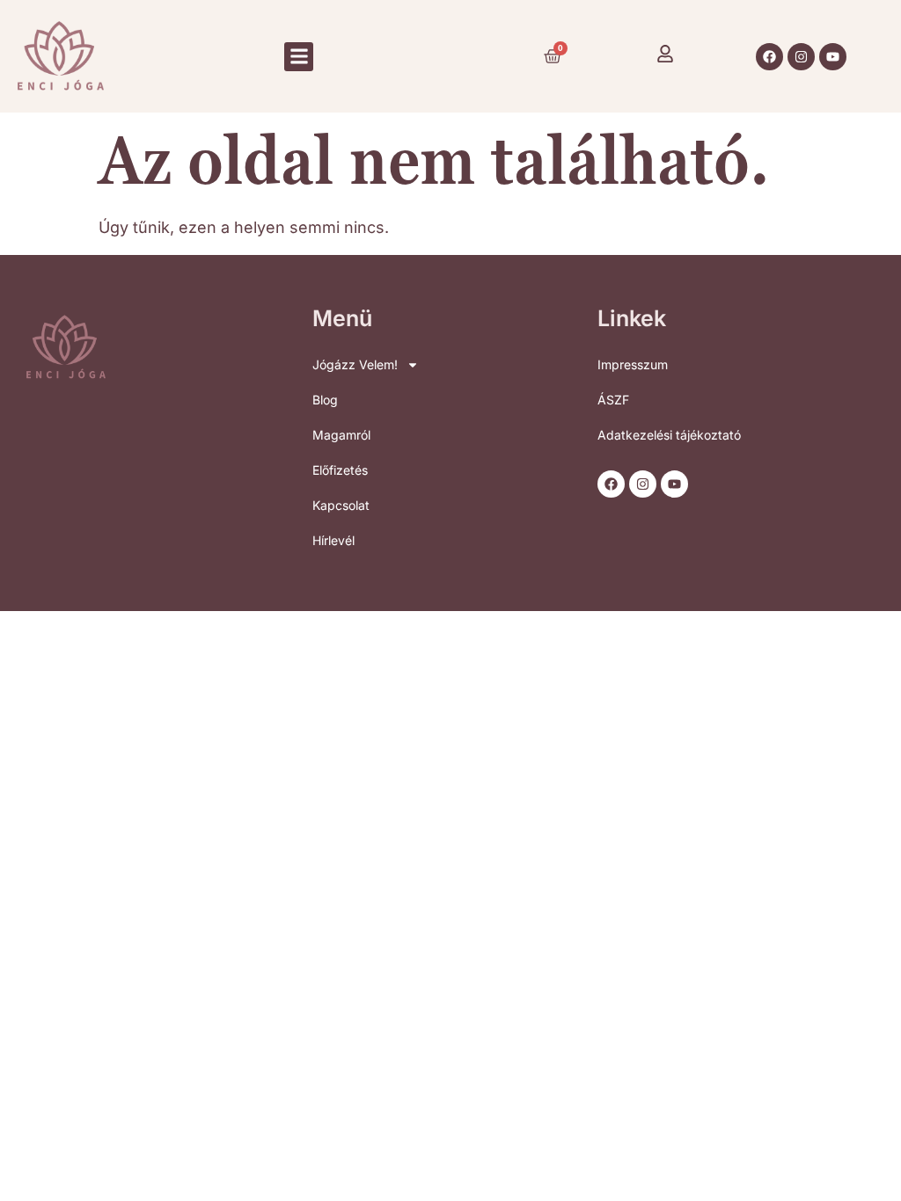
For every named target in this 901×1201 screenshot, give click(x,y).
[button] (298, 56)
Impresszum (632, 364)
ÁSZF (613, 399)
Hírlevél (333, 540)
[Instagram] (801, 56)
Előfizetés (340, 469)
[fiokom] (665, 53)
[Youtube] (832, 56)
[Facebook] (769, 56)
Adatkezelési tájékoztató (669, 434)
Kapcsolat (341, 505)
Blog (325, 399)
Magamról (341, 434)
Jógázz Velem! (355, 364)
